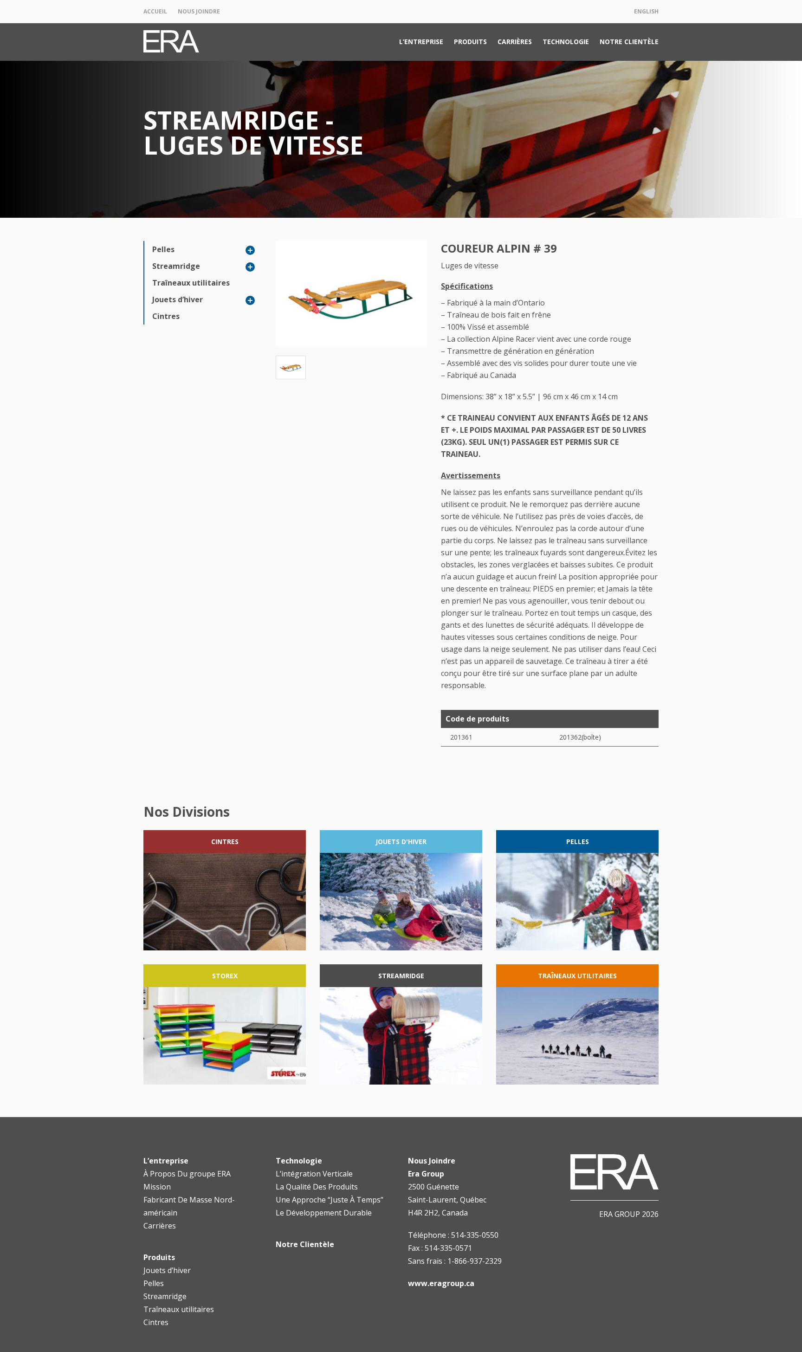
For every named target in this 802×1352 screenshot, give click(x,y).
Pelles (163, 249)
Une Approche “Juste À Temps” (329, 1200)
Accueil (155, 11)
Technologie (566, 41)
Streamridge (176, 266)
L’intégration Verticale (314, 1174)
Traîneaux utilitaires (191, 283)
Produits (470, 41)
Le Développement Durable (324, 1213)
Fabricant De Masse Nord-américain (189, 1206)
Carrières (515, 41)
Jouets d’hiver (177, 299)
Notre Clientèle (629, 41)
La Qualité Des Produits (317, 1187)
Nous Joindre (199, 11)
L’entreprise (421, 41)
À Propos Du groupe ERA (187, 1174)
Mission (157, 1187)
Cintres (166, 316)
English (646, 11)
